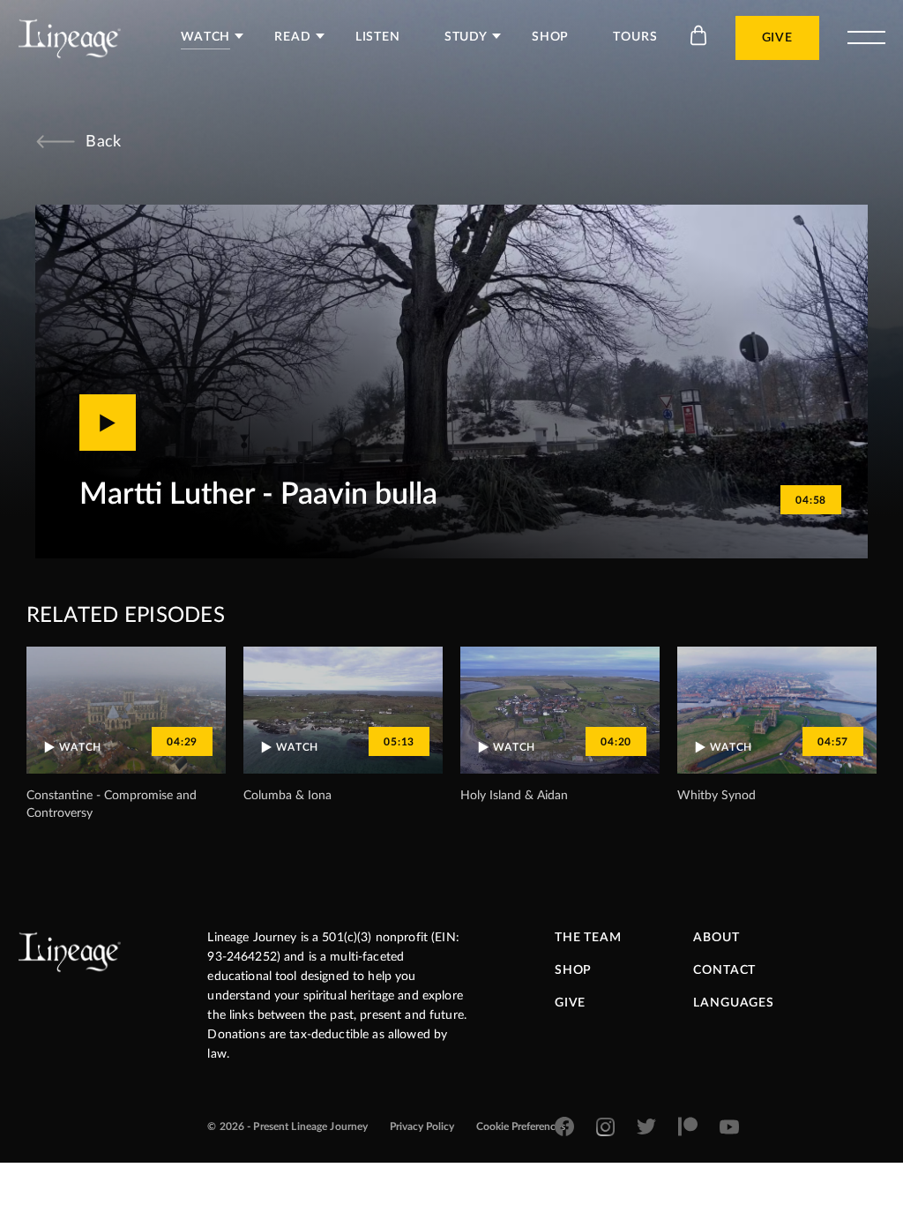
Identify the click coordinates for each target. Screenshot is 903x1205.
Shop (550, 37)
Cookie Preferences (520, 1126)
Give (777, 38)
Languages (733, 1003)
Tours (635, 37)
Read (292, 37)
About (716, 938)
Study (466, 37)
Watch (205, 37)
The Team (588, 938)
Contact (724, 970)
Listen (377, 37)
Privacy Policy (422, 1126)
